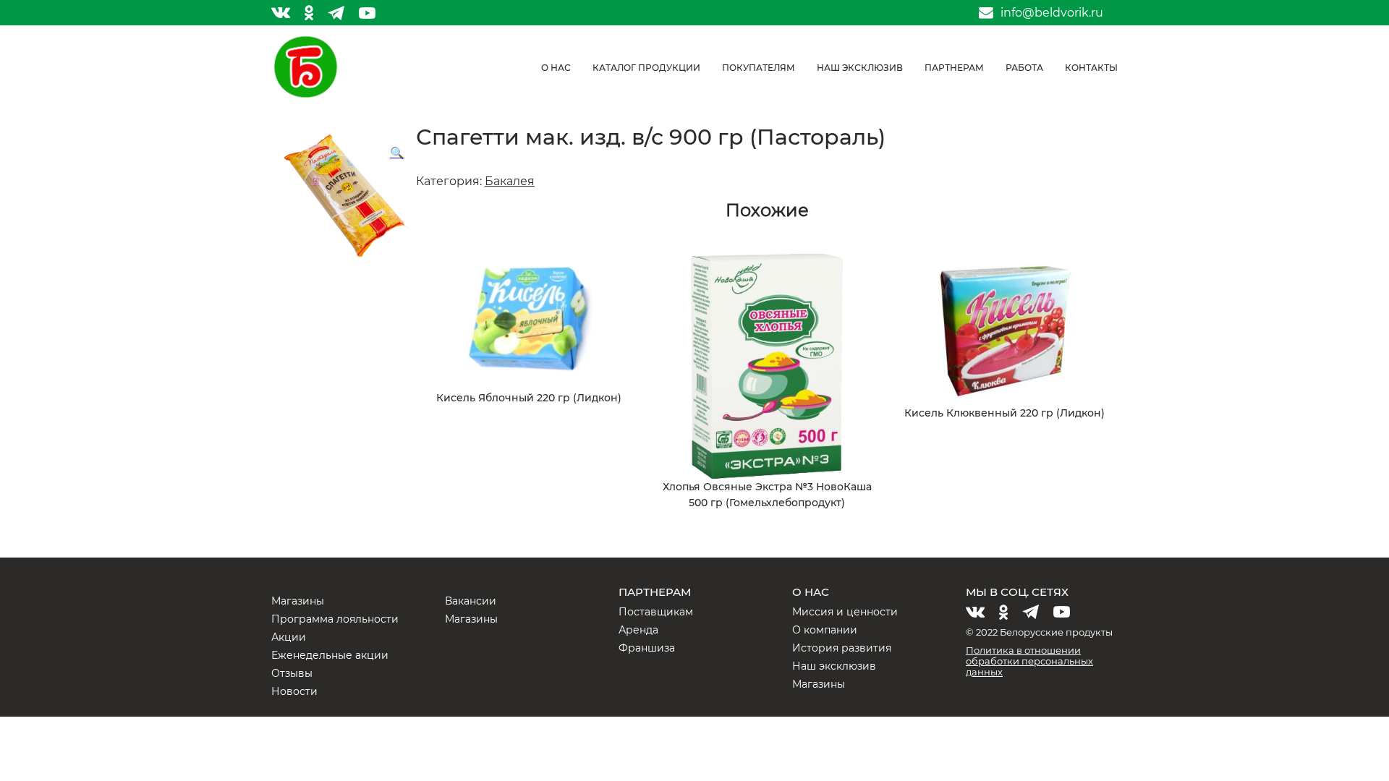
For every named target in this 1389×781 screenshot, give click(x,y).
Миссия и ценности (845, 611)
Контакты (1091, 67)
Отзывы (292, 673)
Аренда (638, 629)
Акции (288, 637)
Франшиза (647, 647)
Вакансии (470, 600)
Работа (1024, 67)
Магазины (297, 600)
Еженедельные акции (329, 655)
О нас (556, 67)
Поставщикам (656, 611)
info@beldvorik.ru (1052, 13)
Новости (294, 691)
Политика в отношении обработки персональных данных (1029, 661)
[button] (397, 153)
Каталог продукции (646, 67)
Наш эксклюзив (860, 67)
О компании (824, 629)
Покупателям (758, 67)
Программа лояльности (335, 619)
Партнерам (954, 67)
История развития (841, 647)
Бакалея (510, 181)
